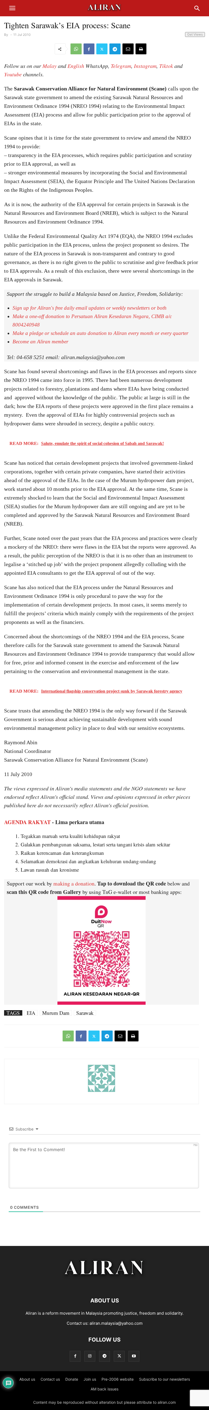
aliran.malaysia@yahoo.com (116, 1323)
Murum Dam (55, 1013)
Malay (49, 65)
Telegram (121, 65)
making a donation (73, 883)
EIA (31, 1013)
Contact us (50, 1379)
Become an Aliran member (40, 341)
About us (27, 1379)
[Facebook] (89, 48)
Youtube (13, 74)
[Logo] (104, 1284)
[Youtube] (133, 1356)
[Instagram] (89, 1356)
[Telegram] (115, 48)
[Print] (141, 48)
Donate (71, 1379)
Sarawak (85, 1013)
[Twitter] (101, 48)
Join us (90, 1379)
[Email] (128, 48)
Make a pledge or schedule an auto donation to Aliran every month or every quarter (100, 333)
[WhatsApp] (76, 48)
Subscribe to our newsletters (164, 1379)
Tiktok (166, 65)
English (75, 65)
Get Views (195, 34)
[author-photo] (101, 1091)
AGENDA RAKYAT (27, 822)
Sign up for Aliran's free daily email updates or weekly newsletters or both (90, 308)
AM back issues (104, 1389)
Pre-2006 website (118, 1379)
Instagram (145, 65)
